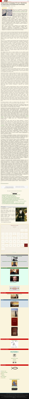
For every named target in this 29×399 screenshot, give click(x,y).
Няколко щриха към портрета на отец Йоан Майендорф (14, 256)
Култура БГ (14, 359)
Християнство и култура (14, 358)
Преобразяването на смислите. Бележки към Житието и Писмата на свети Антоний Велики (14, 261)
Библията (2, 373)
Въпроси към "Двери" (4, 372)
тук (15, 11)
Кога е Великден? (3, 376)
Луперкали (2, 125)
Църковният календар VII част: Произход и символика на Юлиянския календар (14, 3)
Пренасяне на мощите (14, 340)
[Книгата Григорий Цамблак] (14, 331)
